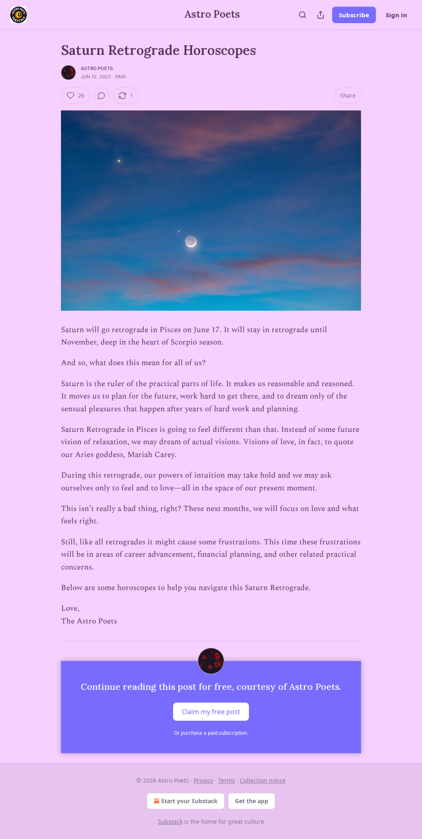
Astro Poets (97, 68)
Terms (226, 780)
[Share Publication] (320, 15)
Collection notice (263, 780)
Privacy (203, 780)
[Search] (302, 15)
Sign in (396, 15)
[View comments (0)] (101, 95)
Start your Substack (189, 801)
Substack (170, 821)
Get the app (251, 801)
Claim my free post (211, 711)
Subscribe (354, 15)
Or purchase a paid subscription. (211, 732)
